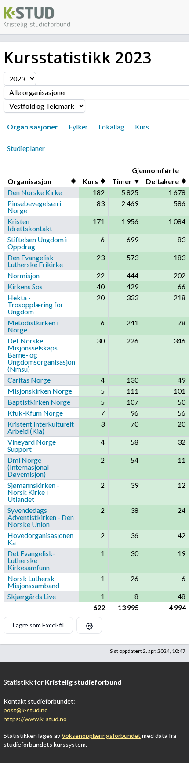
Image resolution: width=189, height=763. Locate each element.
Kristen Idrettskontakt (29, 224)
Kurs (142, 126)
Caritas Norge (29, 380)
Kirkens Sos (25, 286)
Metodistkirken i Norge (32, 326)
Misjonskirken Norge (39, 391)
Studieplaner (26, 148)
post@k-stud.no (26, 710)
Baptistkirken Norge (38, 402)
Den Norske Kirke (34, 192)
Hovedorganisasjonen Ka (40, 538)
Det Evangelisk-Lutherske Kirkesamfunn (31, 560)
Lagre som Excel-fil (38, 625)
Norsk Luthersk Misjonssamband (33, 582)
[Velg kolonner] (89, 625)
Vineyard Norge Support (31, 445)
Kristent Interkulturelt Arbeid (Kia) (40, 427)
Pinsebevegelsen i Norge (34, 206)
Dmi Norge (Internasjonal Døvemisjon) (28, 467)
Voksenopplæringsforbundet (101, 735)
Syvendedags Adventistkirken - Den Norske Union (40, 517)
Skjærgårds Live (31, 596)
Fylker (78, 126)
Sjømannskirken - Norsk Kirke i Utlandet (33, 492)
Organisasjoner (32, 126)
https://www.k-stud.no (35, 718)
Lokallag (111, 126)
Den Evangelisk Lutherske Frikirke (35, 261)
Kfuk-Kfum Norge (35, 413)
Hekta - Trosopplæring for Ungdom (35, 304)
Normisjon (23, 275)
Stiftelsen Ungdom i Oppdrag (37, 243)
